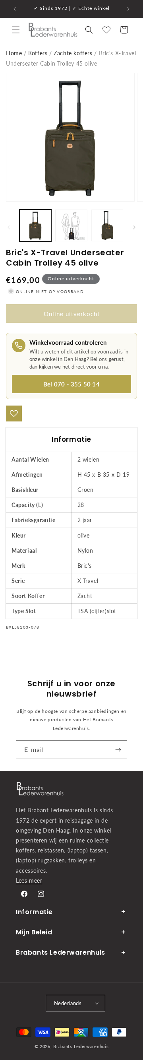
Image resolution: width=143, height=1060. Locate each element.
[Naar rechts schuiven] (134, 227)
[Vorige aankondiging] (14, 8)
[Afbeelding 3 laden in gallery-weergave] (107, 225)
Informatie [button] (34, 911)
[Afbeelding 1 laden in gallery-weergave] (35, 225)
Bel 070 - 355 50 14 (71, 384)
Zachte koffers (73, 53)
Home (14, 53)
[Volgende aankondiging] (128, 8)
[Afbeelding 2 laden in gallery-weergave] (71, 225)
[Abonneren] (118, 749)
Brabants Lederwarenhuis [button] (60, 952)
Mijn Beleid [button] (34, 932)
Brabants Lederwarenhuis (80, 1046)
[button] (16, 30)
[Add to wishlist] (14, 413)
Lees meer (29, 880)
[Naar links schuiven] (8, 227)
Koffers (37, 53)
